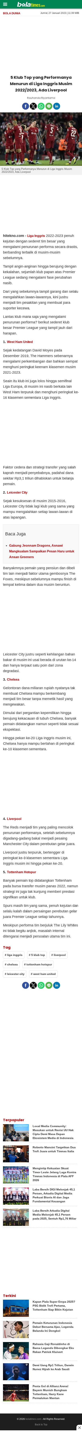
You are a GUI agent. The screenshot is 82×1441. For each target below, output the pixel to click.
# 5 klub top (37, 955)
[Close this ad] (79, 1427)
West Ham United (20, 342)
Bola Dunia (11, 13)
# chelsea (11, 964)
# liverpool (58, 955)
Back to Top (41, 1424)
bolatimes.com (33, 1419)
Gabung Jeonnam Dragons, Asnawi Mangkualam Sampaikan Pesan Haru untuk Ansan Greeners (41, 551)
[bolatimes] (31, 5)
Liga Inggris (36, 235)
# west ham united (43, 974)
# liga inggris (13, 955)
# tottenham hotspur (38, 964)
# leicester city (14, 974)
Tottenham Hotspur (21, 872)
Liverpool (14, 819)
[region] (41, 44)
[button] (5, 4)
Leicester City (17, 492)
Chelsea (13, 679)
